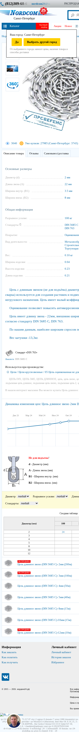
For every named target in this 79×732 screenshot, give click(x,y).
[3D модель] (12, 84)
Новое (68, 26)
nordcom (44, 3)
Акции (57, 26)
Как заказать (9, 652)
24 (63, 532)
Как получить (10, 662)
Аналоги (9, 359)
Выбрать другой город (42, 42)
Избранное (57, 662)
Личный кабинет (61, 652)
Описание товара (14, 153)
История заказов (61, 657)
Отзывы (34, 153)
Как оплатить (9, 657)
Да (17, 42)
